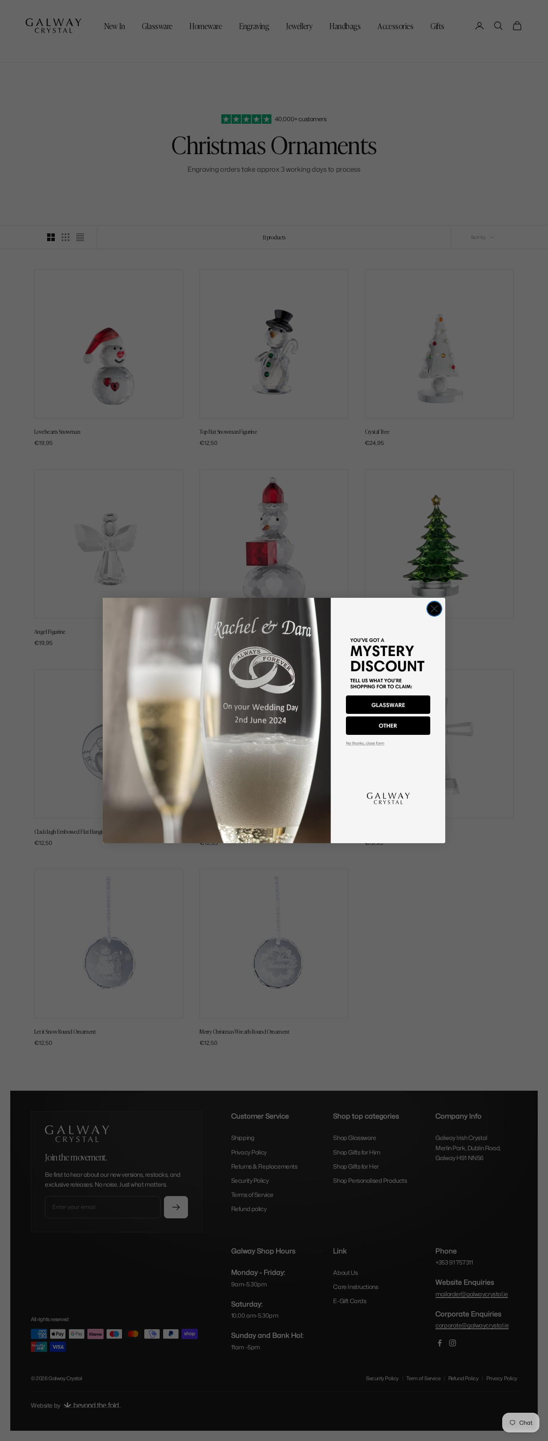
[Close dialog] (434, 608)
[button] (388, 704)
